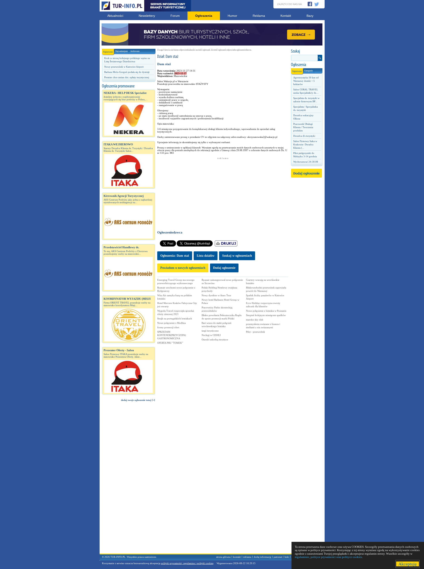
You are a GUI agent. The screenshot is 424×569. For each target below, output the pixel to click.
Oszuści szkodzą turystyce (215, 339)
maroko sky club (254, 319)
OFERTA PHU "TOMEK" (170, 342)
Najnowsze (108, 52)
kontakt (237, 557)
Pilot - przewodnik (255, 331)
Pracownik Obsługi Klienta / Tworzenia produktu (303, 127)
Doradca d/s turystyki (304, 136)
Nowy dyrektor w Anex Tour (216, 295)
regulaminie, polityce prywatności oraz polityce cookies (328, 557)
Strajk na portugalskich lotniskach (174, 318)
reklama (247, 557)
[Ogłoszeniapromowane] (128, 86)
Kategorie (308, 70)
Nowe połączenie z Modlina (171, 323)
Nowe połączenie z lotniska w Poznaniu (266, 310)
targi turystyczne (210, 330)
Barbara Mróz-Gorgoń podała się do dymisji (127, 72)
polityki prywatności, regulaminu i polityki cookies (187, 563)
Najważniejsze (121, 51)
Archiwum (135, 51)
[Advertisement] (128, 479)
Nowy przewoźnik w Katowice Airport (124, 66)
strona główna (223, 557)
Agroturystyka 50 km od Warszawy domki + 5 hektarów (306, 80)
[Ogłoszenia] (306, 65)
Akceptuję (407, 563)
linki (286, 557)
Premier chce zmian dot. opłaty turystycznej (126, 77)
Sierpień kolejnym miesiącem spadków (266, 315)
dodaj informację (262, 557)
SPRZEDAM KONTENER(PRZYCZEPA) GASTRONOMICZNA (171, 335)
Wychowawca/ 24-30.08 (305, 161)
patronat (278, 557)
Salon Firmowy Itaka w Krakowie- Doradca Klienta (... (305, 144)
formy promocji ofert (168, 327)
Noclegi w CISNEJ (211, 335)
